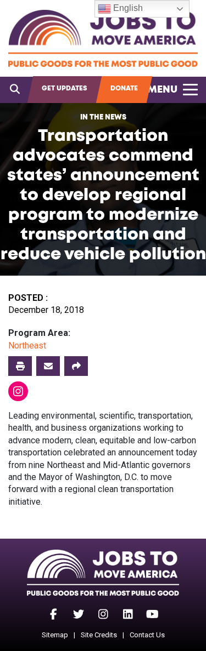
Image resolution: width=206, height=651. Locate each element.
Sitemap (55, 635)
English (127, 8)
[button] (76, 366)
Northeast (27, 345)
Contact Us (147, 635)
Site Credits (99, 635)
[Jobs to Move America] (103, 38)
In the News (103, 117)
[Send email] (48, 366)
